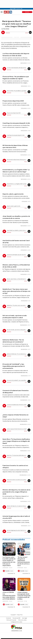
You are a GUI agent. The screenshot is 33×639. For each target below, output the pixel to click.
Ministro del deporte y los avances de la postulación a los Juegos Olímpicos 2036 (16, 492)
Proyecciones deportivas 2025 (13, 101)
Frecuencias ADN (16, 618)
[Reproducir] (3, 32)
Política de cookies (22, 620)
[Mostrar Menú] (1, 12)
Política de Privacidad (11, 620)
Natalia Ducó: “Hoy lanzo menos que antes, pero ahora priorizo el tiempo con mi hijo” (16, 291)
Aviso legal (24, 618)
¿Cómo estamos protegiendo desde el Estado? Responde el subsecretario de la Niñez (23, 596)
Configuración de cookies (16, 622)
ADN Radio (8, 12)
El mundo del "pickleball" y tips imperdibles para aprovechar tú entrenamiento (14, 366)
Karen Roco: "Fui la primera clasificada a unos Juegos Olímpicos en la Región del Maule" (16, 441)
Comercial (8, 618)
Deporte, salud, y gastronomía (13, 194)
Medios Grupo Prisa (16, 631)
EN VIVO (27, 12)
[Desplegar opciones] (30, 32)
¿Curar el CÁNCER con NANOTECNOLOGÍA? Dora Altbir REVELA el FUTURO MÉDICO (9, 596)
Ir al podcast (10, 573)
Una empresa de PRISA (16, 627)
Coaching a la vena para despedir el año (16, 123)
